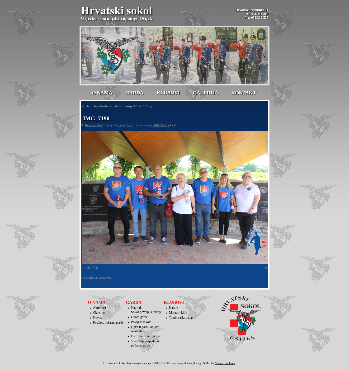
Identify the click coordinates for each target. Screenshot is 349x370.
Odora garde (139, 317)
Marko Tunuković (225, 363)
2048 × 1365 (160, 125)
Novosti (98, 317)
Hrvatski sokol (93, 125)
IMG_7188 (91, 267)
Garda (134, 93)
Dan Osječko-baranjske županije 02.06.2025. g (116, 106)
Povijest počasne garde (108, 322)
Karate (173, 307)
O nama (102, 93)
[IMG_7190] (181, 197)
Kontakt (243, 93)
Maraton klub (178, 312)
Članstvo (99, 312)
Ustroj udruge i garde (145, 336)
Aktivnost (99, 307)
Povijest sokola (141, 322)
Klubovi (168, 93)
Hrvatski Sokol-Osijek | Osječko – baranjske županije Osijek (117, 14)
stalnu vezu (105, 277)
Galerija (205, 93)
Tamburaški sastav (181, 317)
